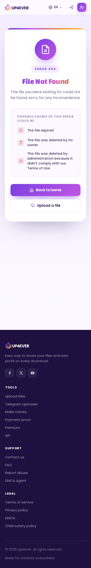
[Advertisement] (45, 269)
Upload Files (15, 396)
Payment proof (18, 419)
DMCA (10, 518)
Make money (16, 412)
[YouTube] (32, 372)
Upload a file (48, 205)
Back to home (48, 189)
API (7, 435)
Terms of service (19, 502)
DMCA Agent (15, 480)
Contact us (14, 457)
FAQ (8, 465)
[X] (21, 372)
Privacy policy (16, 510)
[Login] (71, 7)
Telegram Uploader (21, 404)
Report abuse (16, 472)
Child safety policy (20, 526)
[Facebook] (9, 372)
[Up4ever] (17, 7)
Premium (12, 427)
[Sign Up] (81, 7)
